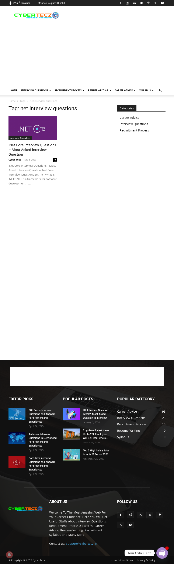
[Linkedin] (134, 3)
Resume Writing (98, 90)
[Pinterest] (148, 3)
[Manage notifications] (9, 554)
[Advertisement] (115, 15)
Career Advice (124, 90)
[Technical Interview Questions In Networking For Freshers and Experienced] (16, 438)
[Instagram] (127, 3)
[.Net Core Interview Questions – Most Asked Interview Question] (32, 128)
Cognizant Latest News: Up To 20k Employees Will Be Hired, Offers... (96, 434)
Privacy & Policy (146, 560)
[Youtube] (162, 3)
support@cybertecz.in (81, 544)
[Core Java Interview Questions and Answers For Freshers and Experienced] (16, 462)
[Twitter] (155, 3)
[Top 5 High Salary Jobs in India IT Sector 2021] (71, 455)
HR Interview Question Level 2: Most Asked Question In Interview (95, 414)
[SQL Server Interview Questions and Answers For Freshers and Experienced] (16, 414)
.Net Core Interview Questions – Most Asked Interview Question (32, 149)
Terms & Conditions (121, 560)
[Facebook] (120, 3)
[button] (160, 90)
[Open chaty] (162, 553)
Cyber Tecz (14, 159)
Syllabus (145, 90)
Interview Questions (34, 90)
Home (13, 90)
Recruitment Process (68, 90)
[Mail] (141, 3)
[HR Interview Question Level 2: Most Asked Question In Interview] (71, 414)
